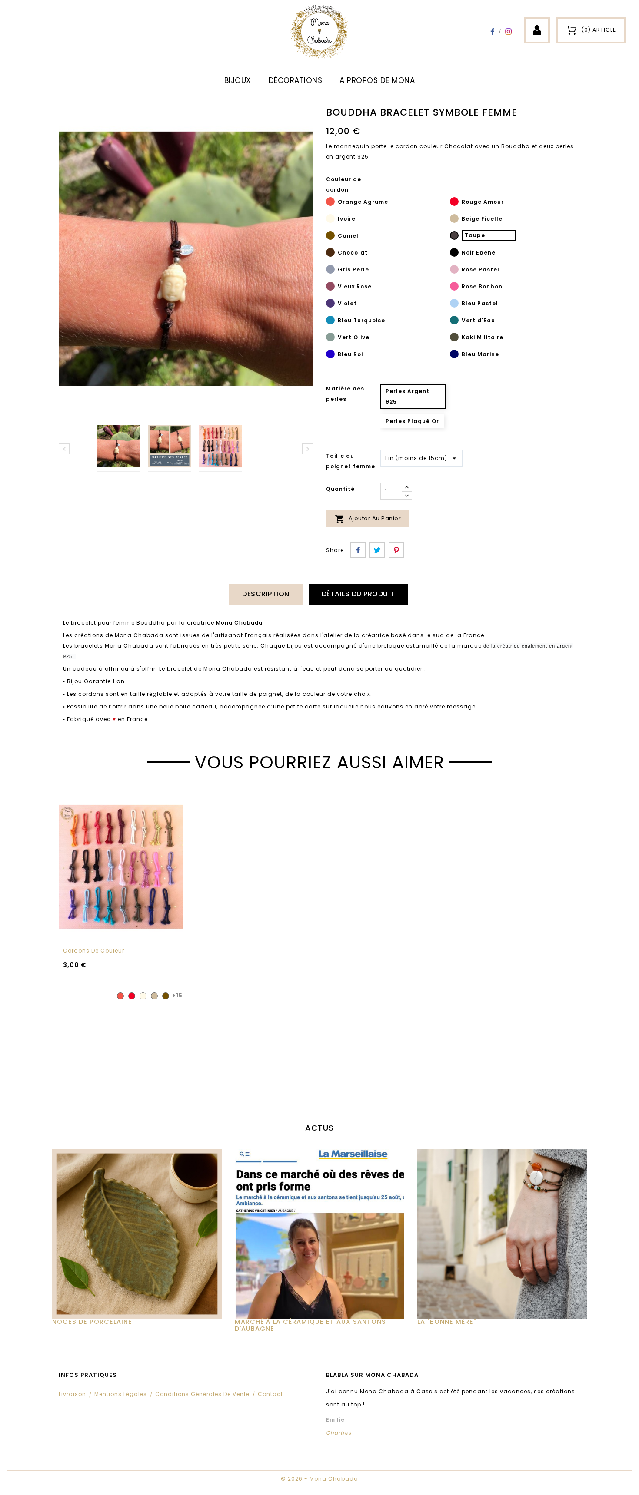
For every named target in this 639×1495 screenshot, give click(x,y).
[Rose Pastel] (454, 270)
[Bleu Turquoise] (330, 321)
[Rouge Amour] (454, 202)
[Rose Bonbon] (454, 287)
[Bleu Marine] (454, 355)
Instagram (508, 31)
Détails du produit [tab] (358, 594)
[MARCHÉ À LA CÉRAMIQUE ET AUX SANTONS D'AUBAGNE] (319, 1234)
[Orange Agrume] (330, 202)
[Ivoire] (330, 219)
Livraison (72, 1394)
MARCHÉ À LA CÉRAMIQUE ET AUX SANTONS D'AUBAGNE (310, 1325)
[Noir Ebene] (454, 253)
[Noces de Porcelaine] (137, 1234)
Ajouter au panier (368, 519)
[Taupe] (454, 236)
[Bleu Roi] (330, 355)
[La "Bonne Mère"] (502, 1234)
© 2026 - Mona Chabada (319, 1478)
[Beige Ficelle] (454, 219)
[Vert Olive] (330, 338)
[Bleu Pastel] (454, 304)
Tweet (377, 550)
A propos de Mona (377, 80)
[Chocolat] (330, 253)
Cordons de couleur (93, 950)
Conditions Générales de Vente (202, 1394)
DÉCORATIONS (296, 80)
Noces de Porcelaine (92, 1321)
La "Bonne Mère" (446, 1321)
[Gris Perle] (330, 270)
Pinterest (396, 550)
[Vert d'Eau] (454, 321)
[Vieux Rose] (330, 287)
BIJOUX (237, 80)
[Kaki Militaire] (454, 338)
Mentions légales (120, 1394)
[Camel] (330, 236)
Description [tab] (266, 594)
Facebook (492, 31)
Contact (270, 1394)
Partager (358, 550)
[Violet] (330, 304)
